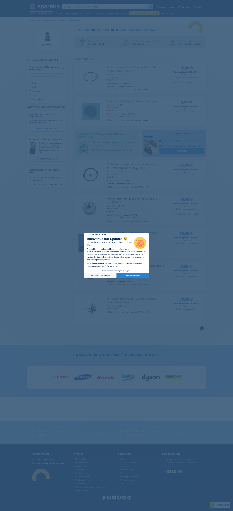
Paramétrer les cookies (100, 275)
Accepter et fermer (132, 275)
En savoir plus (112, 266)
